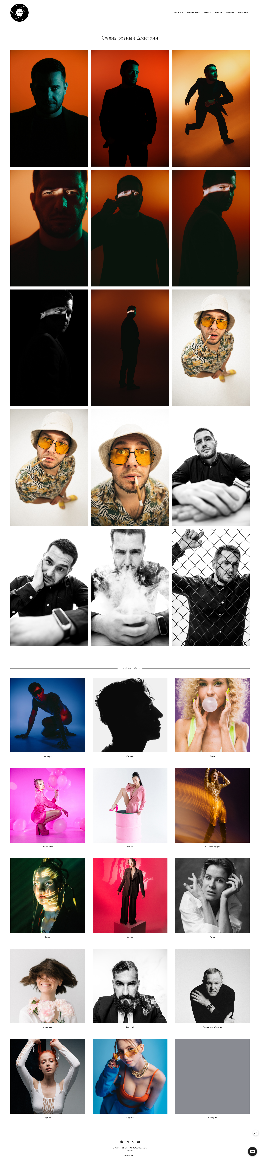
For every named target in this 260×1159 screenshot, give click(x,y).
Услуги (218, 12)
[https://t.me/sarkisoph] (121, 1142)
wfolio (133, 1155)
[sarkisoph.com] (19, 13)
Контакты (243, 12)
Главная (178, 12)
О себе (207, 12)
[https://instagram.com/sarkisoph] (127, 1142)
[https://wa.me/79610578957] (133, 1142)
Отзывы (230, 12)
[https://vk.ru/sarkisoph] (138, 1142)
